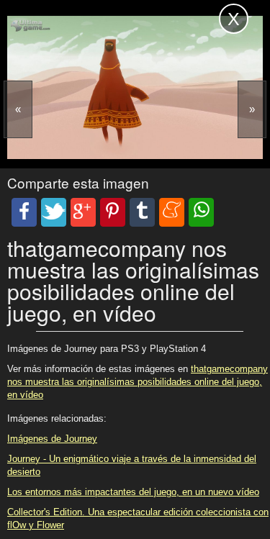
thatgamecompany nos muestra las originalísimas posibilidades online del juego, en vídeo (137, 381)
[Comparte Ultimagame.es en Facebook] (24, 212)
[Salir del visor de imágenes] (233, 19)
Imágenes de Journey (52, 438)
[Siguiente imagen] (252, 109)
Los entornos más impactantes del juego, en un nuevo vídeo (133, 491)
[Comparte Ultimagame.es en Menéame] (171, 212)
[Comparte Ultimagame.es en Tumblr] (142, 212)
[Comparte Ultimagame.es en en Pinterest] (112, 212)
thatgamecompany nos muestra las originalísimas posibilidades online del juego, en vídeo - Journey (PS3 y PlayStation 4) (93, 27)
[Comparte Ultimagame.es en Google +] (83, 212)
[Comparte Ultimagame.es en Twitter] (53, 212)
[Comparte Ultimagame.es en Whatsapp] (201, 212)
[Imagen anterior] (18, 109)
